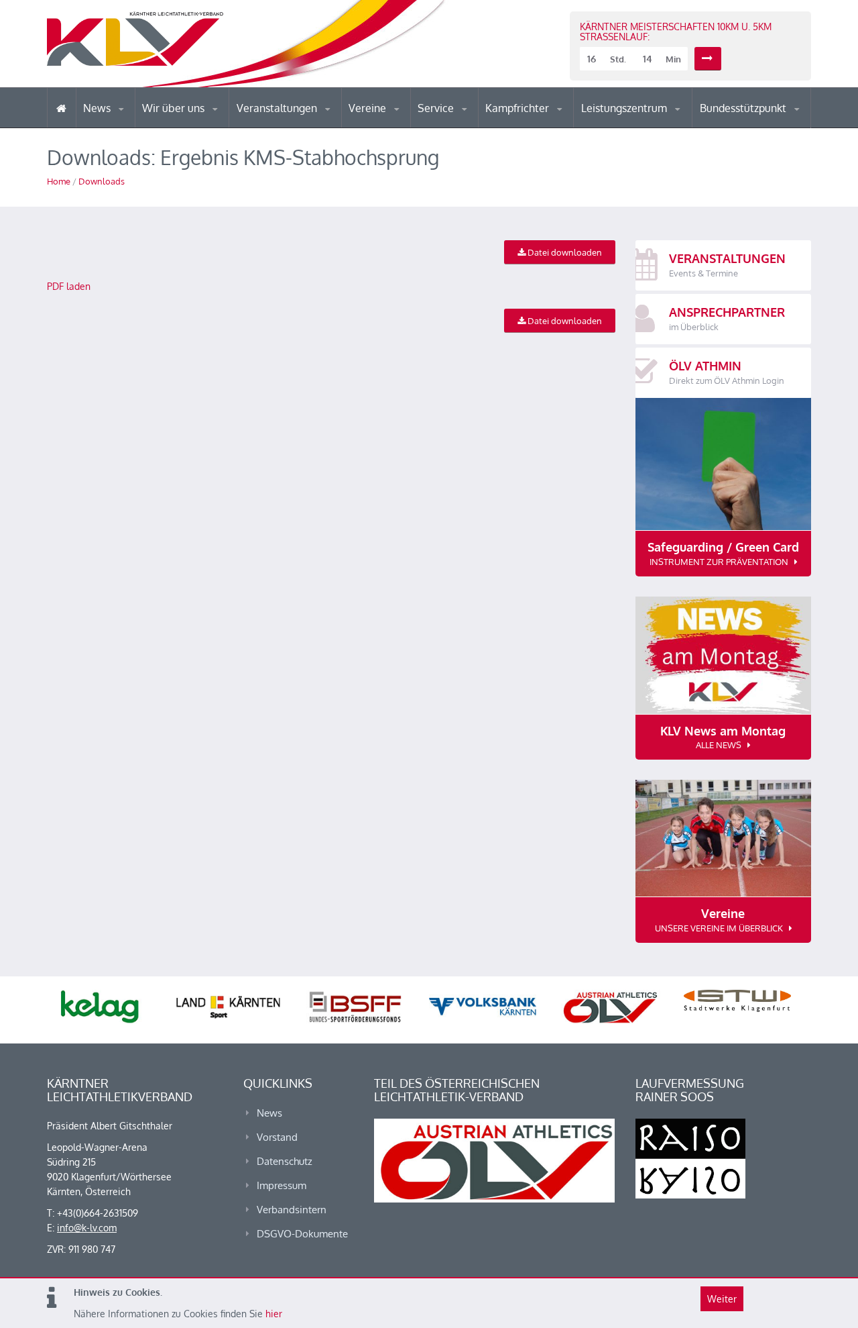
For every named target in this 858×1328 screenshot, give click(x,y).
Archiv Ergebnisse (474, 126)
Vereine (369, 108)
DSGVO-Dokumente (302, 1233)
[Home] (61, 107)
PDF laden (68, 286)
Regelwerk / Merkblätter (542, 123)
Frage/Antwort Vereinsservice (406, 126)
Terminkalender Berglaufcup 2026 (295, 126)
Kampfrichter (518, 108)
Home (58, 181)
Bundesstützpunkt (744, 108)
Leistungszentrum (625, 108)
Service (437, 108)
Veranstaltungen (278, 108)
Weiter (722, 1299)
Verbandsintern (291, 1209)
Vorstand (199, 126)
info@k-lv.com (87, 1227)
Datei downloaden (564, 252)
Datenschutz (284, 1161)
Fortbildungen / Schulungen (543, 126)
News (98, 108)
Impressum (281, 1185)
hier (273, 1313)
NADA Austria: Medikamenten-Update (197, 122)
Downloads (101, 181)
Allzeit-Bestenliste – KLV (471, 122)
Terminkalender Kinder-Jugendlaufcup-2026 (294, 123)
